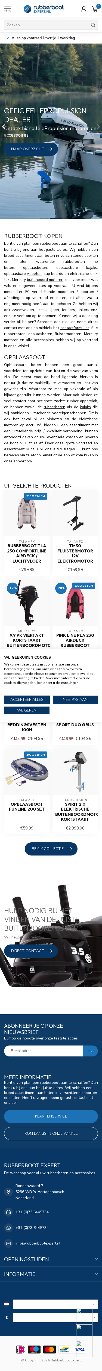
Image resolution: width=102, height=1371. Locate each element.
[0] (95, 8)
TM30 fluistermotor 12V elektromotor (75, 553)
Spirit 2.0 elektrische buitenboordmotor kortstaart (75, 812)
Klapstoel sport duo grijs (75, 722)
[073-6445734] (87, 1316)
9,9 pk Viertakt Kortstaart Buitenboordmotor (27, 640)
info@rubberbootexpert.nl (38, 1243)
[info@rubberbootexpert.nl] (87, 1332)
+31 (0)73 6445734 (32, 1212)
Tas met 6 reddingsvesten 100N (26, 724)
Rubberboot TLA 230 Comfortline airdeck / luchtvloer (27, 553)
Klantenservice (51, 1116)
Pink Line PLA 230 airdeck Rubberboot (75, 640)
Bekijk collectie (48, 848)
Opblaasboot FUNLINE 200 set (27, 807)
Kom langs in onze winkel (51, 1133)
